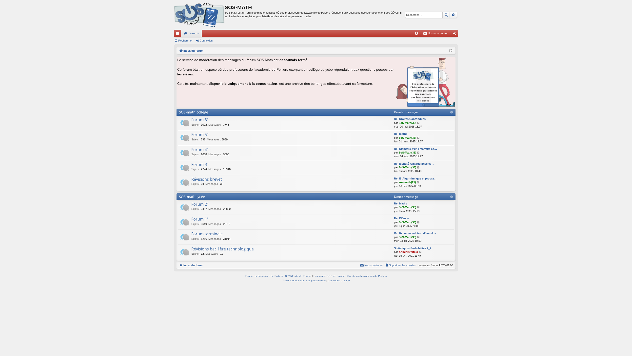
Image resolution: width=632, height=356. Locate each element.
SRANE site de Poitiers (298, 276)
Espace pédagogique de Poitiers (264, 276)
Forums (194, 33)
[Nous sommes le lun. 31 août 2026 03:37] (450, 51)
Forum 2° (200, 204)
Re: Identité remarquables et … (414, 163)
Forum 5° (200, 134)
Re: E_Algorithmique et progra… (415, 178)
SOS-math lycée (192, 196)
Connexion (206, 40)
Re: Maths (400, 203)
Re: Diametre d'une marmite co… (415, 148)
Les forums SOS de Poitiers (329, 276)
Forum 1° (200, 219)
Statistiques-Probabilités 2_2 (412, 248)
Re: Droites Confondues (410, 118)
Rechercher (185, 40)
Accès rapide (178, 34)
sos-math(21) (407, 182)
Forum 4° (200, 149)
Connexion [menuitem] (455, 34)
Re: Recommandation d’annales (415, 233)
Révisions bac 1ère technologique (222, 249)
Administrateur (408, 251)
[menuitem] (416, 33)
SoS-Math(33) (407, 167)
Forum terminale (207, 234)
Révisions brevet (206, 179)
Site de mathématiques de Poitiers (367, 276)
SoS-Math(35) (407, 122)
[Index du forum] (199, 15)
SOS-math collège (193, 112)
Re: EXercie (401, 218)
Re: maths (400, 133)
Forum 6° (200, 119)
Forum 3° (200, 164)
